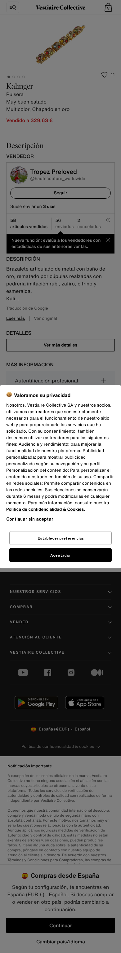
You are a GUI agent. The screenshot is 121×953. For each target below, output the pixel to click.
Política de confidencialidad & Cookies (45, 509)
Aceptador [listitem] (60, 555)
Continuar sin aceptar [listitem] (29, 518)
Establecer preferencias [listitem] (61, 537)
